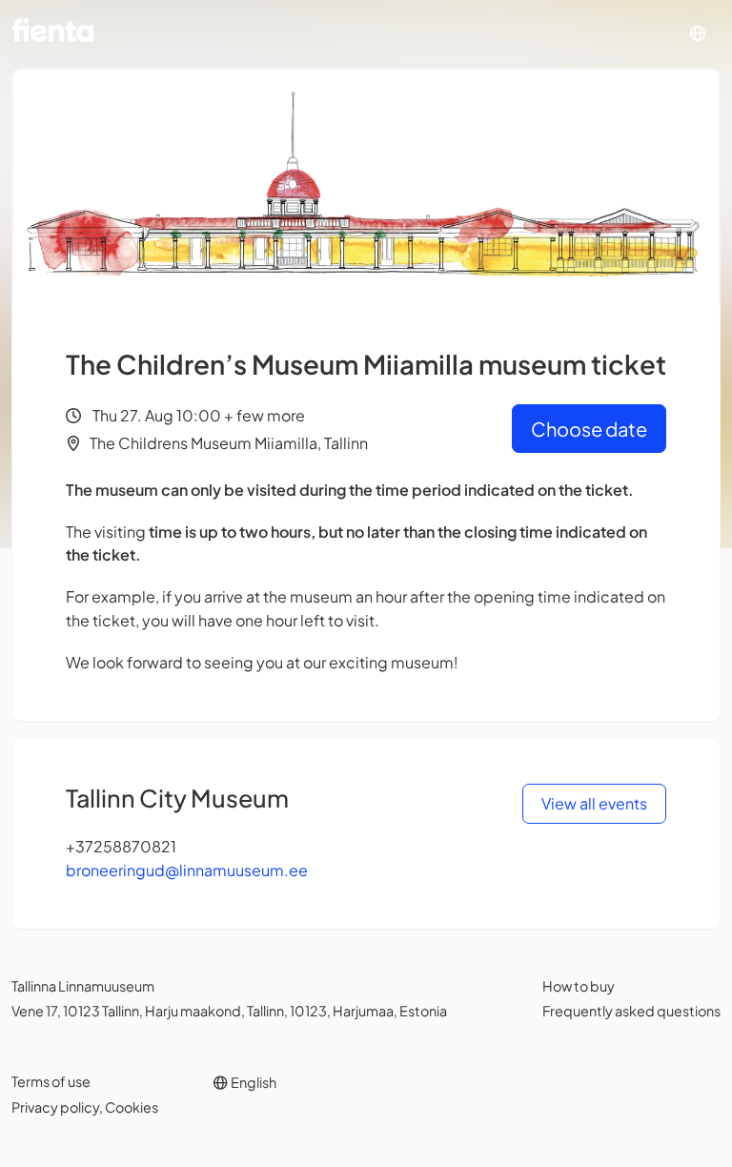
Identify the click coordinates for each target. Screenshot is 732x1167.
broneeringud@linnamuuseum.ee (187, 870)
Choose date (589, 428)
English (252, 1082)
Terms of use (51, 1081)
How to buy (578, 985)
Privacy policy (55, 1107)
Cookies (131, 1107)
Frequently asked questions (631, 1010)
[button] (698, 34)
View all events (594, 803)
